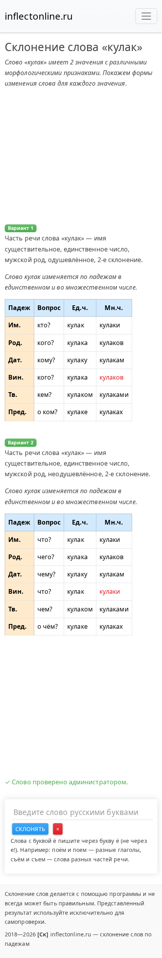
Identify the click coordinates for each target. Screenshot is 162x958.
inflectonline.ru (39, 15)
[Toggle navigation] (146, 16)
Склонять (30, 829)
